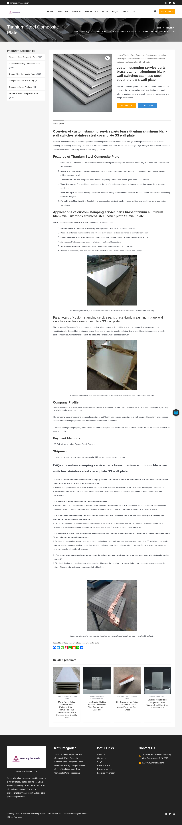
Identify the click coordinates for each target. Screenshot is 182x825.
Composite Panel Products (20, 87)
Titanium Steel (74, 643)
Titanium (85, 643)
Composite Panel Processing (21, 80)
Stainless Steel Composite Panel (23, 57)
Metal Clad (62, 643)
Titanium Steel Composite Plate (23, 93)
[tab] (58, 123)
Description (58, 123)
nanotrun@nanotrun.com (153, 763)
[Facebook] (166, 3)
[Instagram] (174, 3)
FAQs (99, 762)
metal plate (94, 643)
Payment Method (104, 769)
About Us (101, 754)
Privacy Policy (103, 765)
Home (119, 55)
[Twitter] (170, 3)
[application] (79, 12)
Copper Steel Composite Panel (22, 74)
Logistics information (106, 773)
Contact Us (102, 758)
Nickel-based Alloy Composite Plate (24, 63)
